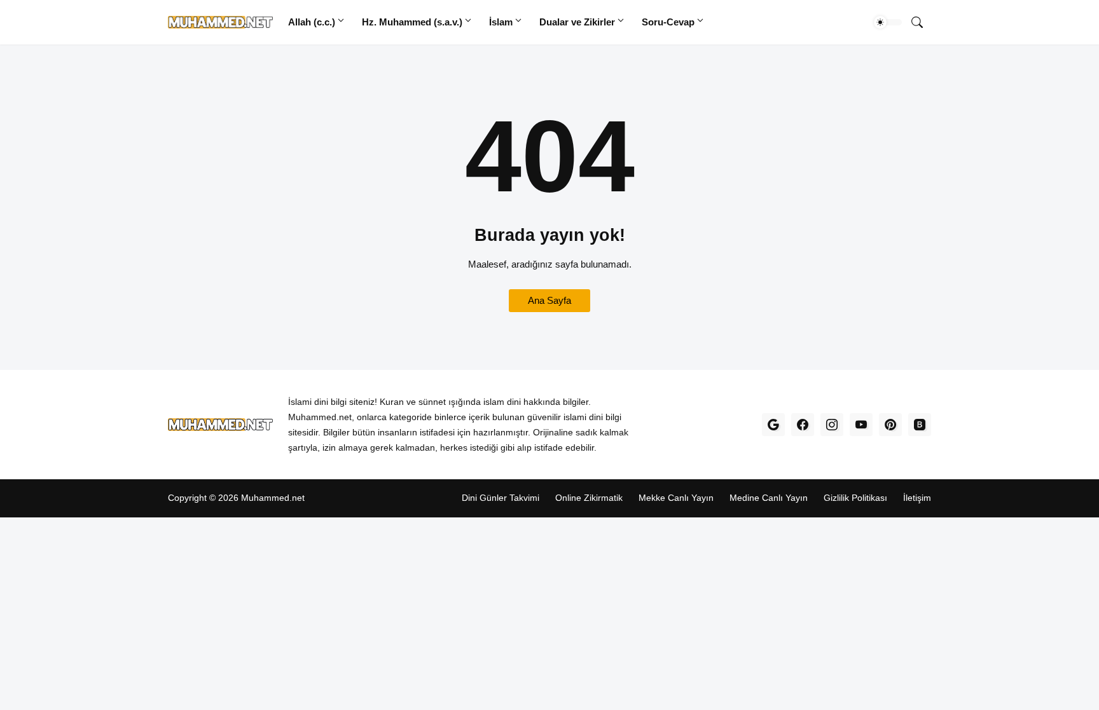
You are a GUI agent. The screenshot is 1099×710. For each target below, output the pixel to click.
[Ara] (917, 22)
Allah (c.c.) (311, 22)
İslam (501, 22)
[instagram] (831, 424)
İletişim (917, 498)
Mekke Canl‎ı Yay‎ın (676, 498)
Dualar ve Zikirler (577, 22)
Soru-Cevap (668, 22)
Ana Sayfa (549, 300)
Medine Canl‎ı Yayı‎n (768, 498)
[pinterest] (890, 424)
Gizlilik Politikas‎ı (855, 498)
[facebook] (802, 424)
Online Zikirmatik (589, 498)
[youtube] (861, 424)
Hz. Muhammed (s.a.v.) (412, 22)
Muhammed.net (273, 498)
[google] (773, 424)
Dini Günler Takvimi (500, 498)
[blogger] (919, 424)
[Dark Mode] (888, 22)
